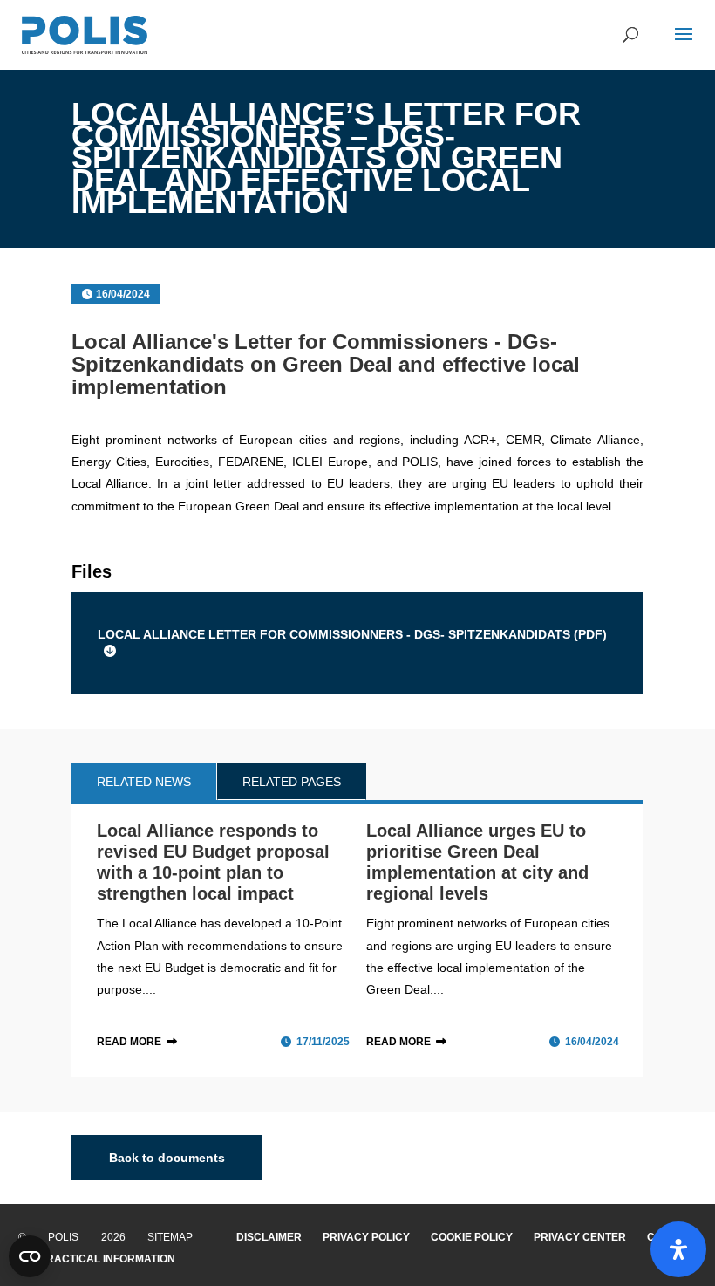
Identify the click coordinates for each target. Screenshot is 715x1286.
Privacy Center (580, 1237)
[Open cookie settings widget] (30, 1256)
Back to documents (167, 1158)
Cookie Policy (472, 1237)
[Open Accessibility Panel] (678, 1249)
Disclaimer (269, 1237)
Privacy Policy (366, 1237)
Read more (129, 1042)
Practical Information (107, 1259)
